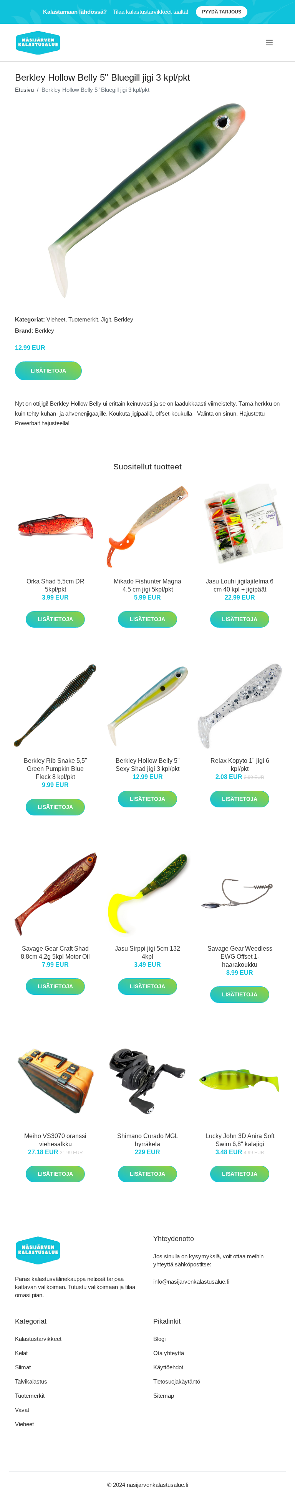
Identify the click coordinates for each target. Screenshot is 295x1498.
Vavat (22, 1410)
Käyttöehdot (168, 1367)
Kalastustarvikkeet (38, 1339)
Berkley (123, 319)
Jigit (106, 319)
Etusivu (24, 89)
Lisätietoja (48, 371)
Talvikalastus (31, 1381)
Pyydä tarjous (221, 12)
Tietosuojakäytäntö (176, 1381)
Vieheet (55, 319)
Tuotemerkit (83, 319)
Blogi (159, 1339)
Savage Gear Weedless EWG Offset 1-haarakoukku (239, 956)
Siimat (23, 1367)
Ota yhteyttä (168, 1353)
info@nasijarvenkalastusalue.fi (191, 1281)
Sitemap (163, 1395)
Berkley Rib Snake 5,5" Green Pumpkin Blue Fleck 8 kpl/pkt (55, 768)
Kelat (21, 1353)
